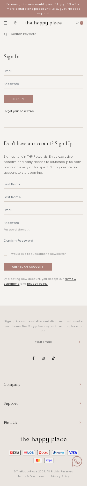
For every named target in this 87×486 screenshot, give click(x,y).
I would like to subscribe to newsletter (38, 254)
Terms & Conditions (31, 476)
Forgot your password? (19, 111)
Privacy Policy (60, 476)
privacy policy (37, 284)
